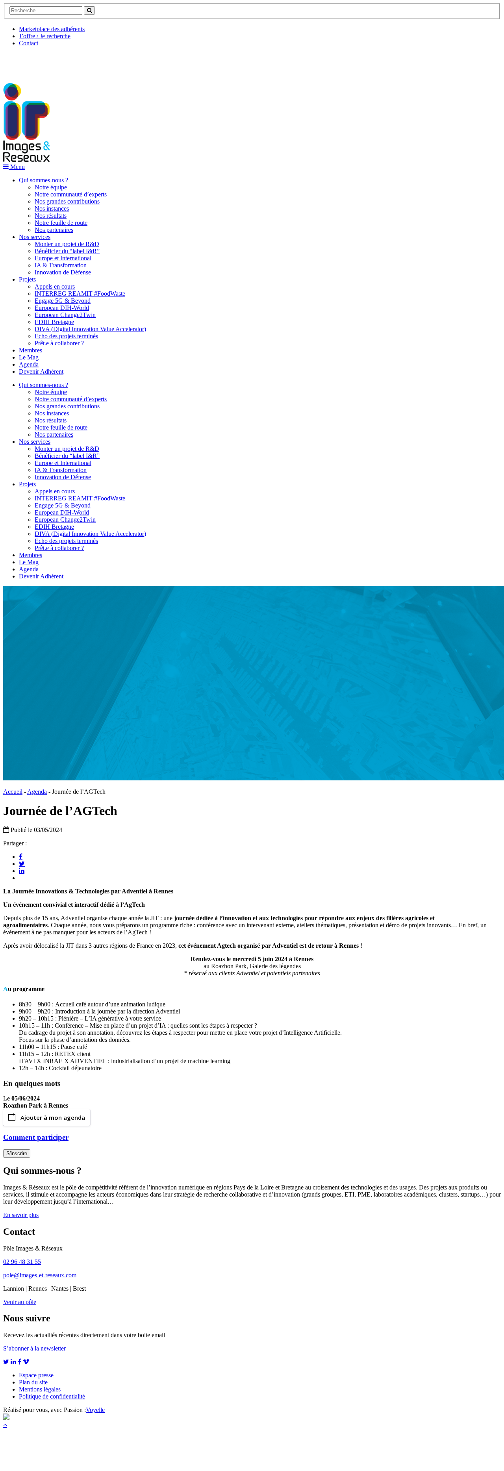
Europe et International (63, 258)
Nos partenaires (54, 229)
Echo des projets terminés (66, 336)
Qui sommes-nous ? (43, 180)
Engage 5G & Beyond (63, 300)
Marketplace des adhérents (52, 29)
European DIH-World (62, 307)
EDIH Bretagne (54, 322)
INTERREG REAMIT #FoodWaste (80, 293)
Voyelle (95, 1409)
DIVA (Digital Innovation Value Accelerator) (90, 329)
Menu (17, 166)
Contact (28, 43)
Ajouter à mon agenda (52, 1117)
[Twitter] (22, 863)
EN (32, 62)
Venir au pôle (19, 1302)
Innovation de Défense (63, 272)
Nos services (34, 236)
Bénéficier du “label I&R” (67, 251)
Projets (27, 279)
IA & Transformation (61, 265)
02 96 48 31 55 (22, 1261)
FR (61, 62)
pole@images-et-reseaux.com (39, 1275)
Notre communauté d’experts (71, 194)
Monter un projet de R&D (67, 244)
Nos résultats (51, 215)
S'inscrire (16, 1153)
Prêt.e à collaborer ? (59, 343)
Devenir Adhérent (41, 371)
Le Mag (29, 357)
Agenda (29, 364)
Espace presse (36, 1375)
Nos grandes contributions (67, 201)
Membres (30, 350)
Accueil (12, 791)
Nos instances (52, 208)
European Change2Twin (65, 314)
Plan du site (33, 1382)
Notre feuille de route (61, 222)
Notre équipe (51, 187)
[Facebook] (20, 856)
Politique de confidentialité (52, 1396)
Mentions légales (40, 1389)
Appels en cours (55, 286)
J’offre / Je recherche (44, 36)
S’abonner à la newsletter (34, 1348)
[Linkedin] (21, 870)
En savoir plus (21, 1215)
